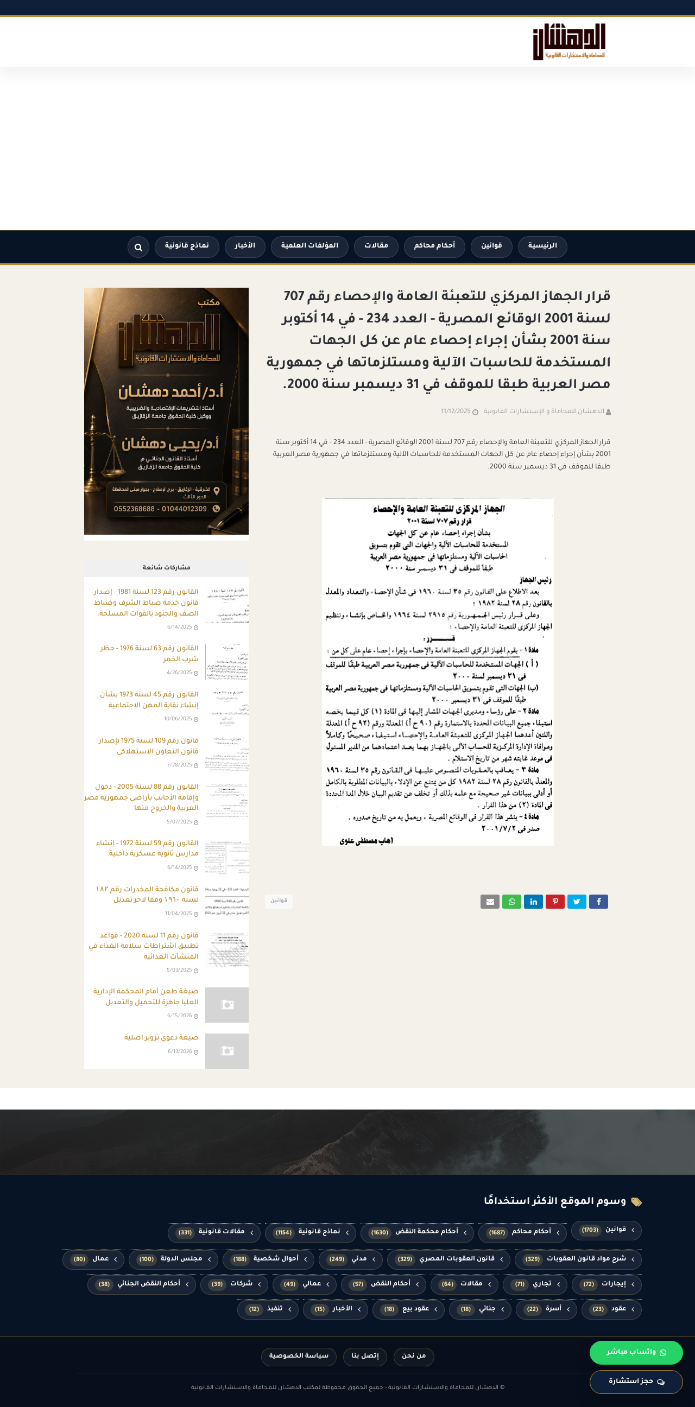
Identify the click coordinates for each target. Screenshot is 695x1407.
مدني (348, 1259)
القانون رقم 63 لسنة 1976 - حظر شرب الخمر (149, 654)
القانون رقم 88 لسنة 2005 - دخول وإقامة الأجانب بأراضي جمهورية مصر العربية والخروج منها (141, 798)
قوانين (491, 246)
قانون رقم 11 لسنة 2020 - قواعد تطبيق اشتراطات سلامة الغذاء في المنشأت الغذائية (144, 947)
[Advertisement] (347, 149)
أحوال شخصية (266, 1259)
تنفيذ (266, 1309)
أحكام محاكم (434, 246)
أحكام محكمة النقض (414, 1232)
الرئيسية (542, 246)
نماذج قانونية (187, 246)
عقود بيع (406, 1309)
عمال (91, 1259)
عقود (609, 1309)
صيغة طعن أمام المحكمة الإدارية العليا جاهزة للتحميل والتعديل (146, 997)
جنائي (478, 1309)
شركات (232, 1284)
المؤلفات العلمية (309, 246)
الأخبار (245, 246)
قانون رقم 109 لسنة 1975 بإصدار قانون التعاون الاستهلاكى (149, 747)
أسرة (544, 1309)
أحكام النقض (382, 1284)
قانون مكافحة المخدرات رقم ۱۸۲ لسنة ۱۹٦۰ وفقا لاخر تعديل (147, 895)
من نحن (414, 1356)
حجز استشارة (631, 1382)
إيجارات (605, 1284)
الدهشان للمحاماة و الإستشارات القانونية (544, 412)
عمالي (302, 1284)
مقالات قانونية (212, 1232)
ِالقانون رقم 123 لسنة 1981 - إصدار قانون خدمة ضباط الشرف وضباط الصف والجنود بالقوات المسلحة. (146, 603)
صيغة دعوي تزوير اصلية (161, 1038)
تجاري (533, 1284)
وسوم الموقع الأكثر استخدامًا (555, 1202)
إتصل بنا (365, 1356)
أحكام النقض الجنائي (139, 1284)
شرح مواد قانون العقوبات (576, 1259)
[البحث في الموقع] (138, 247)
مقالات (376, 246)
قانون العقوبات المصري (446, 1259)
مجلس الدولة (171, 1259)
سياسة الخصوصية (298, 1356)
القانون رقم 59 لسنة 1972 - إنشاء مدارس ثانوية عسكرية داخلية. (147, 849)
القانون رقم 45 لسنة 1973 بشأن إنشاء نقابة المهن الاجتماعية (149, 701)
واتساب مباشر (631, 1353)
